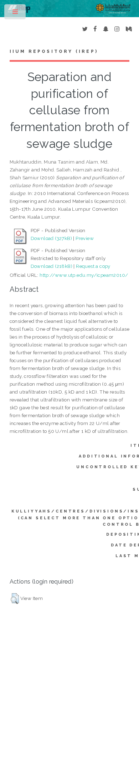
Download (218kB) (51, 266)
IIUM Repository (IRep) (54, 51)
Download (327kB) (51, 238)
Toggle (15, 13)
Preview (85, 238)
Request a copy (93, 266)
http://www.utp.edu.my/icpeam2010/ (84, 275)
